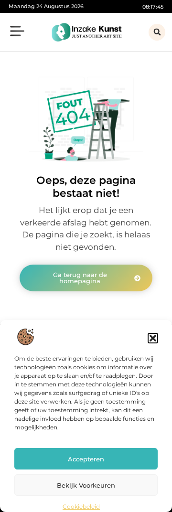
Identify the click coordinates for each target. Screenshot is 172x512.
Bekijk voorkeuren (86, 485)
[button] (153, 338)
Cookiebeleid (81, 506)
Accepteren (86, 459)
